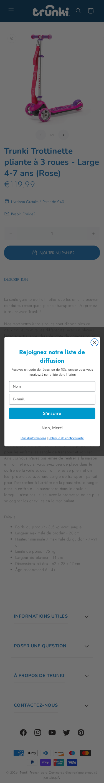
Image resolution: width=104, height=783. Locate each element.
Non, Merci (52, 428)
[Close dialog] (94, 342)
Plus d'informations (33, 438)
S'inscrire (52, 413)
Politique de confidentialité (66, 438)
